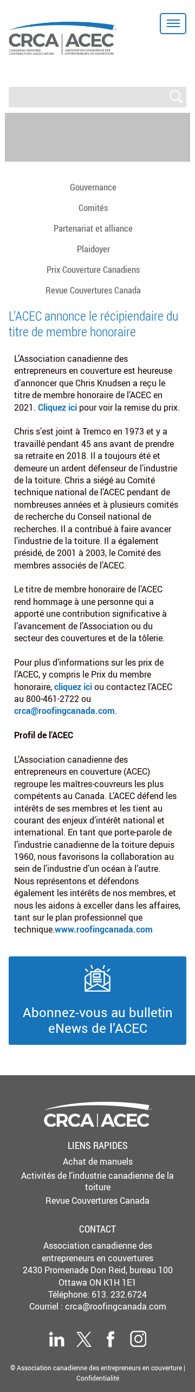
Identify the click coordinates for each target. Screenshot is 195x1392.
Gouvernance (93, 187)
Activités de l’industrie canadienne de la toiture (97, 1181)
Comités (93, 207)
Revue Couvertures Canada (93, 290)
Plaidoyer (93, 248)
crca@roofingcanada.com (115, 1306)
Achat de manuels (98, 1161)
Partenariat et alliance (93, 228)
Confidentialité (97, 1378)
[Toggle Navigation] (173, 23)
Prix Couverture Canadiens (93, 269)
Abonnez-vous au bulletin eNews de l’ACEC (98, 1020)
